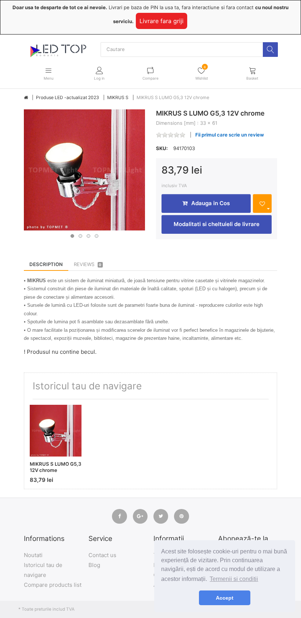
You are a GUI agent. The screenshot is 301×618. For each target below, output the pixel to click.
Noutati (33, 555)
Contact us (102, 555)
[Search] (270, 49)
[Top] (26, 97)
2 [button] (80, 236)
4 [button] (96, 236)
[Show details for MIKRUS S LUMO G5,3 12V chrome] (55, 431)
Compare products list (52, 584)
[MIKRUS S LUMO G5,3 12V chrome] (84, 169)
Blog (94, 564)
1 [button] (72, 236)
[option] (84, 169)
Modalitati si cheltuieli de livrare (217, 224)
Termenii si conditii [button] (234, 579)
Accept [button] (224, 598)
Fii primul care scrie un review (229, 135)
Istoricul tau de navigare (43, 569)
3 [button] (88, 236)
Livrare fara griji (161, 21)
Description (46, 264)
